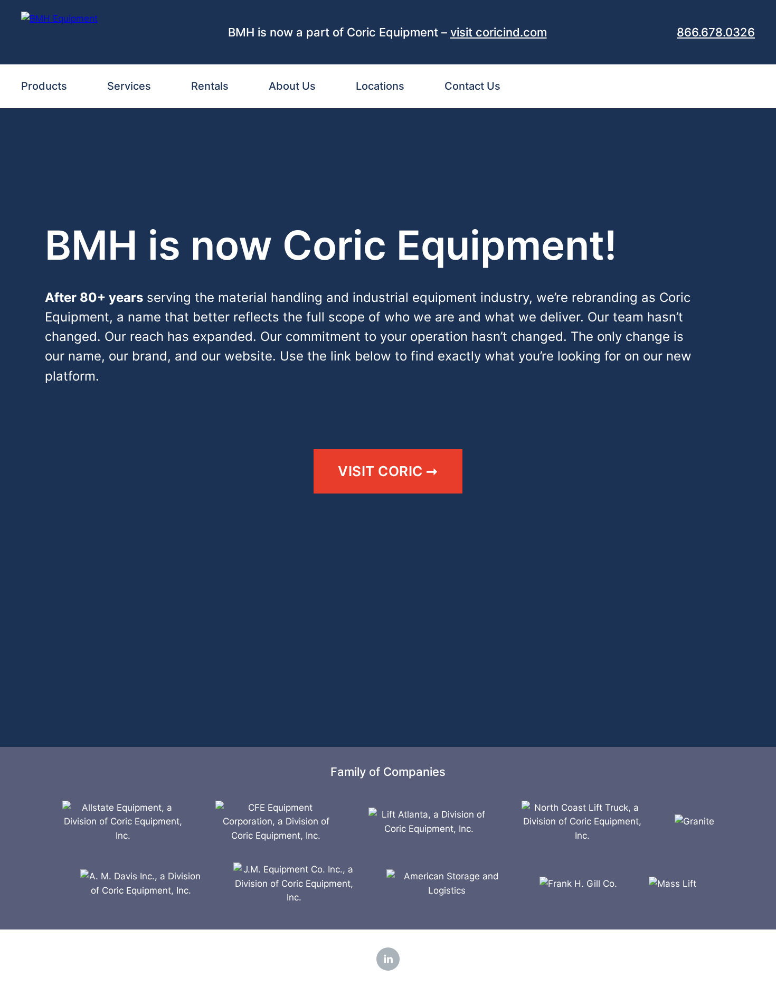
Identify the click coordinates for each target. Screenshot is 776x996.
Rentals (210, 86)
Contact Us (472, 86)
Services (129, 86)
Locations (380, 86)
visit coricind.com (498, 32)
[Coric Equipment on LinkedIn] (388, 959)
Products (44, 86)
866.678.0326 (716, 32)
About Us (292, 86)
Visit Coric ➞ (388, 471)
